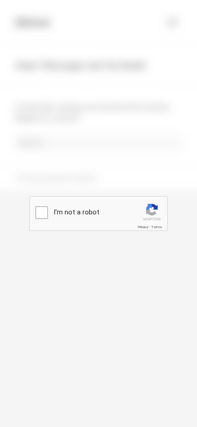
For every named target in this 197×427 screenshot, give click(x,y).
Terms (156, 227)
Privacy (142, 227)
